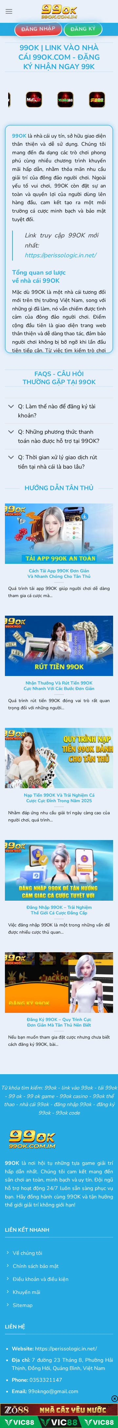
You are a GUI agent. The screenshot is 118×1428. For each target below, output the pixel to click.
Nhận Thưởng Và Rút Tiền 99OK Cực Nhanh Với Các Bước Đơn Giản (59, 686)
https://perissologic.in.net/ (60, 255)
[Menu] (9, 11)
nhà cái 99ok (34, 1104)
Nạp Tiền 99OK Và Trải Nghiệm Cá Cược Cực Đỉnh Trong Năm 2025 (59, 798)
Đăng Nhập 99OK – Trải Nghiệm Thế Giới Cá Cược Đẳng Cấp (59, 910)
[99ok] (59, 11)
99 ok (15, 1096)
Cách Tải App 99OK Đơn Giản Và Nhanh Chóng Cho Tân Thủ (59, 573)
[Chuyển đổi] (11, 407)
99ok (50, 1087)
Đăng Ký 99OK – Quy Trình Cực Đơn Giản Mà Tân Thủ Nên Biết (59, 1022)
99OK (19, 136)
